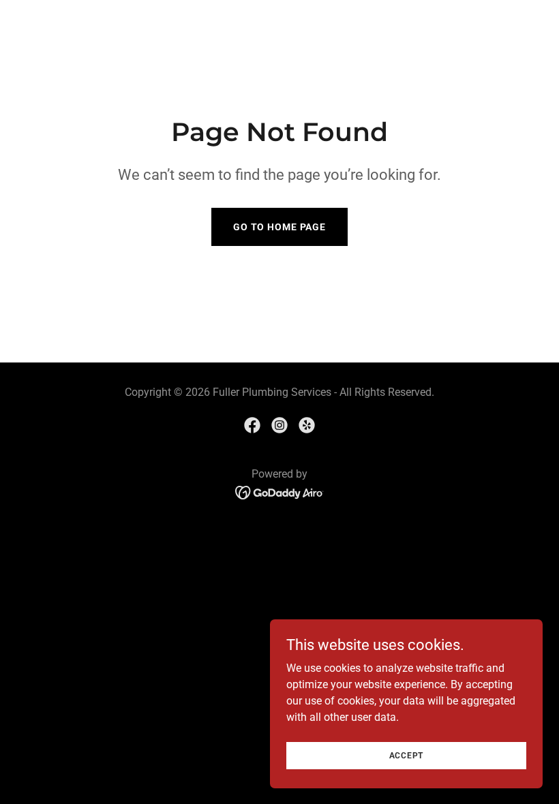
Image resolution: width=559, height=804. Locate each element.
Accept (406, 755)
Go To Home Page (279, 226)
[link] (252, 425)
